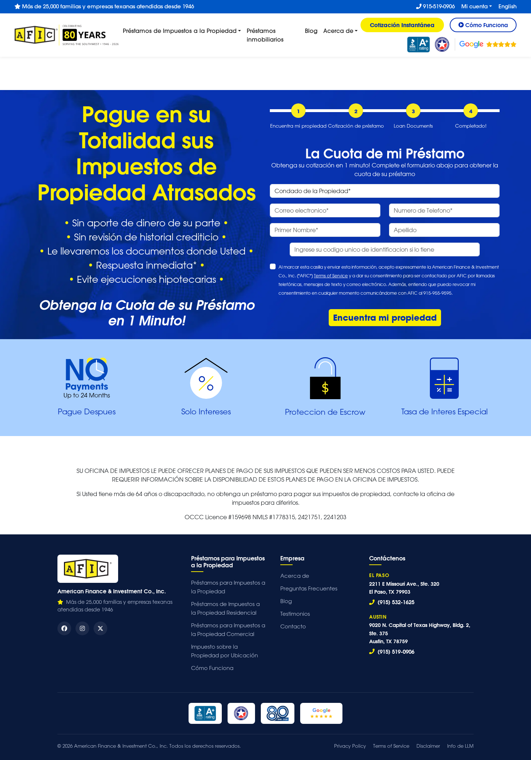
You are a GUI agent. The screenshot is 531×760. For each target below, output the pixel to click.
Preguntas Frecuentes (308, 588)
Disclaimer (428, 746)
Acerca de (294, 575)
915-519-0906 (438, 6)
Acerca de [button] (338, 30)
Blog (311, 30)
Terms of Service (331, 275)
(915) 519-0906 (395, 651)
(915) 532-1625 (395, 602)
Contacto (293, 626)
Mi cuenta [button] (474, 6)
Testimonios (295, 613)
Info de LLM (460, 746)
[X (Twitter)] (100, 628)
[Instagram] (82, 628)
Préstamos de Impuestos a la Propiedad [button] (180, 30)
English (507, 6)
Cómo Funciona (212, 668)
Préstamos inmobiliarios (265, 35)
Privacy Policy (350, 746)
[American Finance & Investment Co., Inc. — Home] (87, 569)
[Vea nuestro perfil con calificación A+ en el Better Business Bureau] (418, 44)
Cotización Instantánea (402, 25)
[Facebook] (64, 628)
